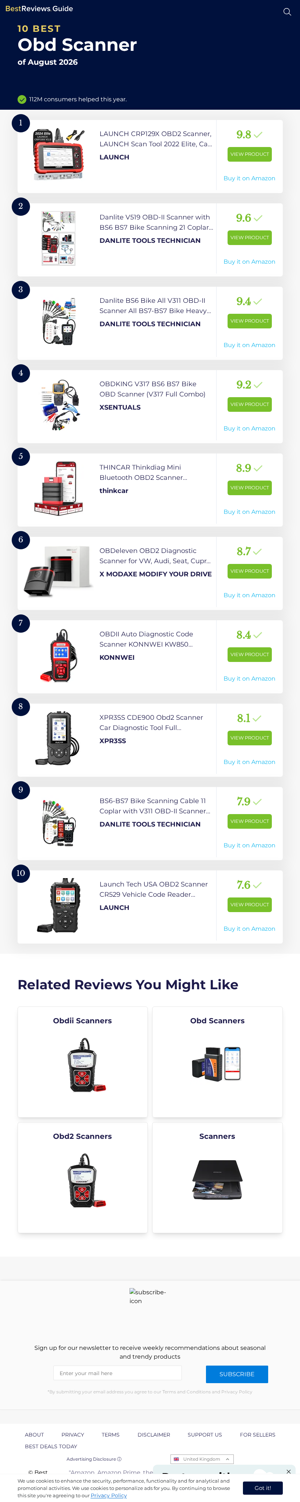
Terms (111, 1434)
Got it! (263, 1487)
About (34, 1434)
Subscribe (237, 1374)
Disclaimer (154, 1434)
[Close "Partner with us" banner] (288, 1471)
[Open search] (287, 12)
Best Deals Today (51, 1446)
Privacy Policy (109, 1495)
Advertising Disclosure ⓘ (94, 1459)
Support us (205, 1434)
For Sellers (257, 1434)
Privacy (72, 1434)
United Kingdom (201, 1459)
